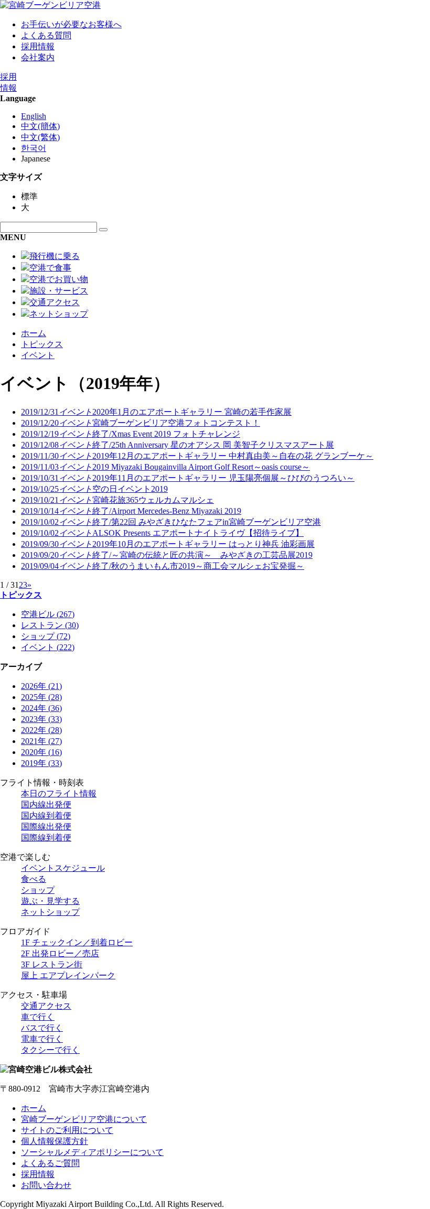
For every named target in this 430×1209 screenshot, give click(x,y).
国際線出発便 (46, 826)
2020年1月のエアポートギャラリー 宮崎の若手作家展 (156, 411)
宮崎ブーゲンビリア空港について (84, 1119)
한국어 (33, 148)
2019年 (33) (41, 763)
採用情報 (38, 46)
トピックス (42, 344)
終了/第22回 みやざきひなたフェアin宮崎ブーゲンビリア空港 (171, 521)
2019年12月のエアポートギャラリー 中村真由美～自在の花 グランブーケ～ (197, 455)
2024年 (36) (41, 708)
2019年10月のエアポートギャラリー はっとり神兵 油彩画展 (168, 543)
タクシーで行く (50, 1049)
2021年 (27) (41, 741)
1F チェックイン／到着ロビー (77, 942)
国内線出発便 (46, 804)
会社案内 (38, 57)
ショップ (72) (45, 636)
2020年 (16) (41, 752)
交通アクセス (46, 1005)
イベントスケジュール (63, 867)
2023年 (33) (41, 719)
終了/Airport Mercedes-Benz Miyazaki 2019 (131, 510)
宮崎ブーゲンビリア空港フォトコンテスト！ (140, 422)
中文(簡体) (40, 126)
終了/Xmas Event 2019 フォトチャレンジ (130, 433)
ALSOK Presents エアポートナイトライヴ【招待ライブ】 (162, 532)
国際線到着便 (46, 837)
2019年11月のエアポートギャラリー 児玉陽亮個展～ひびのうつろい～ (187, 477)
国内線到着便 (46, 815)
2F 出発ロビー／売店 (60, 953)
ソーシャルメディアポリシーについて (92, 1152)
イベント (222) (47, 647)
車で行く (38, 1016)
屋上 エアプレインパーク (68, 975)
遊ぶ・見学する (50, 901)
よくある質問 (46, 35)
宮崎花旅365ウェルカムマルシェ (117, 499)
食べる (33, 879)
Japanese (35, 158)
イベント (38, 355)
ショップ (38, 890)
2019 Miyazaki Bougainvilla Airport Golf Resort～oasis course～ (165, 466)
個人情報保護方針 (54, 1141)
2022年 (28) (41, 730)
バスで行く (42, 1027)
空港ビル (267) (47, 614)
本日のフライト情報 (58, 793)
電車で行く (42, 1038)
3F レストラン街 (51, 964)
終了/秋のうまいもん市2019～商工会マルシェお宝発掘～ (162, 566)
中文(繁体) (40, 137)
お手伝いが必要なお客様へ (71, 24)
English (33, 116)
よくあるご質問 (50, 1163)
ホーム (33, 333)
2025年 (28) (41, 697)
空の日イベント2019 (94, 488)
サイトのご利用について (67, 1130)
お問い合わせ (46, 1185)
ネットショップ (50, 912)
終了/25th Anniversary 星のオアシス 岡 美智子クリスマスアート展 (177, 444)
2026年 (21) (41, 686)
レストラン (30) (50, 625)
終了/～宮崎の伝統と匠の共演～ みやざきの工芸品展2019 (167, 554)
